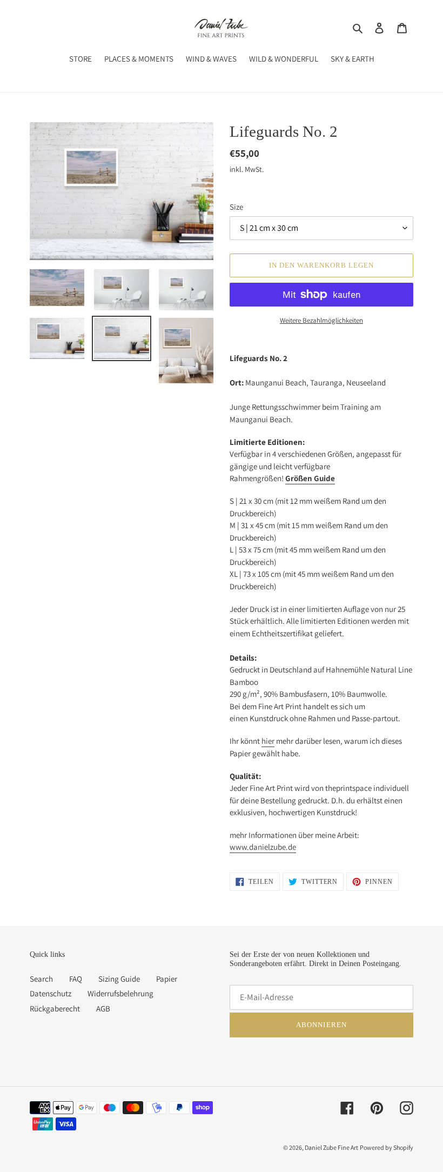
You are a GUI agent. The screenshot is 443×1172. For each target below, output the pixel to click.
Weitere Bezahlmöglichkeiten (321, 320)
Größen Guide (310, 478)
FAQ (75, 979)
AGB (103, 1008)
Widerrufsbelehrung (120, 993)
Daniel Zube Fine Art (331, 1147)
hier (267, 741)
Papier (166, 979)
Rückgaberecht (55, 1008)
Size (236, 207)
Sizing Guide (119, 979)
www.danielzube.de (263, 847)
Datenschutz (50, 993)
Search (41, 979)
